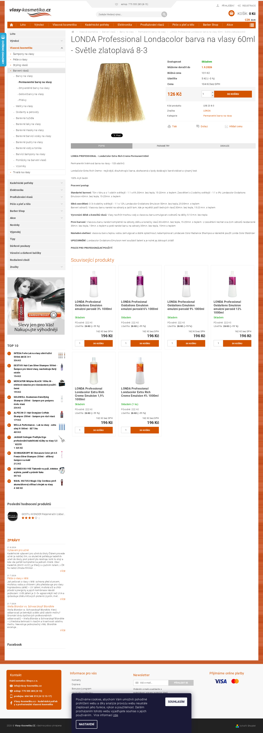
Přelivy (22, 100)
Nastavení (86, 724)
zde (115, 715)
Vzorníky (21, 166)
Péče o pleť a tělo (183, 24)
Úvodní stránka (11, 24)
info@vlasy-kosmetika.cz (28, 685)
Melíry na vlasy (24, 106)
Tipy (12, 239)
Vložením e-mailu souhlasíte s (150, 691)
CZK (247, 20)
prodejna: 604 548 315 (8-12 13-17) (33, 696)
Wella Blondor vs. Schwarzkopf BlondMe (30, 606)
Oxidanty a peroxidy (27, 112)
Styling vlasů (20, 65)
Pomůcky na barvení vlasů (31, 160)
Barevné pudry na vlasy (29, 142)
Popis (101, 146)
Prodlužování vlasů (152, 24)
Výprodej (15, 232)
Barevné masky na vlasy (30, 130)
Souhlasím (176, 701)
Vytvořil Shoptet (248, 726)
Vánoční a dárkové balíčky (25, 253)
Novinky (15, 225)
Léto (23, 24)
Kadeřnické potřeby (97, 24)
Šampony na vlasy (23, 54)
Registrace (249, 5)
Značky (14, 266)
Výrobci (39, 24)
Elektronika (125, 24)
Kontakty (76, 680)
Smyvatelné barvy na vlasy (34, 88)
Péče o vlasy (20, 59)
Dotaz (204, 126)
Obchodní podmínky (82, 693)
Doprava (76, 684)
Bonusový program (82, 688)
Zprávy (13, 540)
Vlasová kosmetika (65, 24)
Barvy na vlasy (24, 76)
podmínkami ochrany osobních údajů (150, 693)
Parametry (163, 146)
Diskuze (224, 146)
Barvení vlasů (21, 70)
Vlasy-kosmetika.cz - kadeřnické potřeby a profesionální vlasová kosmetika (35, 703)
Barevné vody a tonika (29, 148)
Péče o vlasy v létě (17, 578)
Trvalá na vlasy (21, 172)
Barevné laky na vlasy (28, 124)
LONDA (207, 111)
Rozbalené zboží (20, 259)
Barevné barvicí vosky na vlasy (33, 136)
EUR (253, 20)
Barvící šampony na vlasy (30, 154)
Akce (230, 24)
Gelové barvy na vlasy (31, 94)
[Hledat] (164, 14)
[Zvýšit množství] (212, 92)
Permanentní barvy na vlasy (35, 82)
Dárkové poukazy (20, 246)
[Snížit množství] (212, 95)
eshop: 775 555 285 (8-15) (28, 691)
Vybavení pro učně (18, 550)
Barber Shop (210, 24)
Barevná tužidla (25, 118)
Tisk (174, 126)
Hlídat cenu (236, 126)
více (62, 571)
